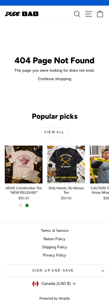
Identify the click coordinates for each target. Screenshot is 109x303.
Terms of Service (54, 231)
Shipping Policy (54, 247)
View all (54, 132)
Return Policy (54, 239)
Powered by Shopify (54, 298)
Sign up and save (53, 270)
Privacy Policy (54, 255)
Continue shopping (54, 78)
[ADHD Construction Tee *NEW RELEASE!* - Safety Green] (27, 205)
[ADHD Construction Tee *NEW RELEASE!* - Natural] (20, 205)
